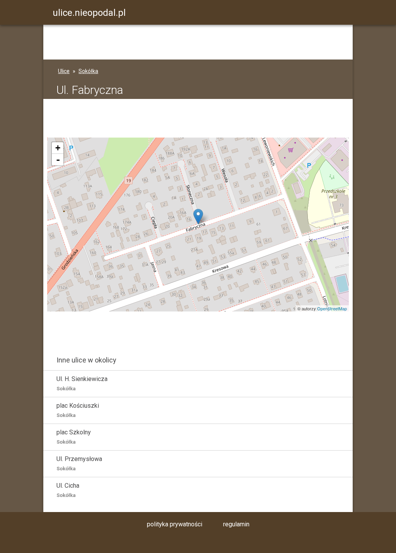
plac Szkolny (73, 437)
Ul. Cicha (67, 490)
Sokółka (88, 71)
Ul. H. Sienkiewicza (82, 383)
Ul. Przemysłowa (79, 463)
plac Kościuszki (77, 410)
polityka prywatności (174, 524)
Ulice (64, 71)
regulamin (236, 524)
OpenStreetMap (332, 308)
